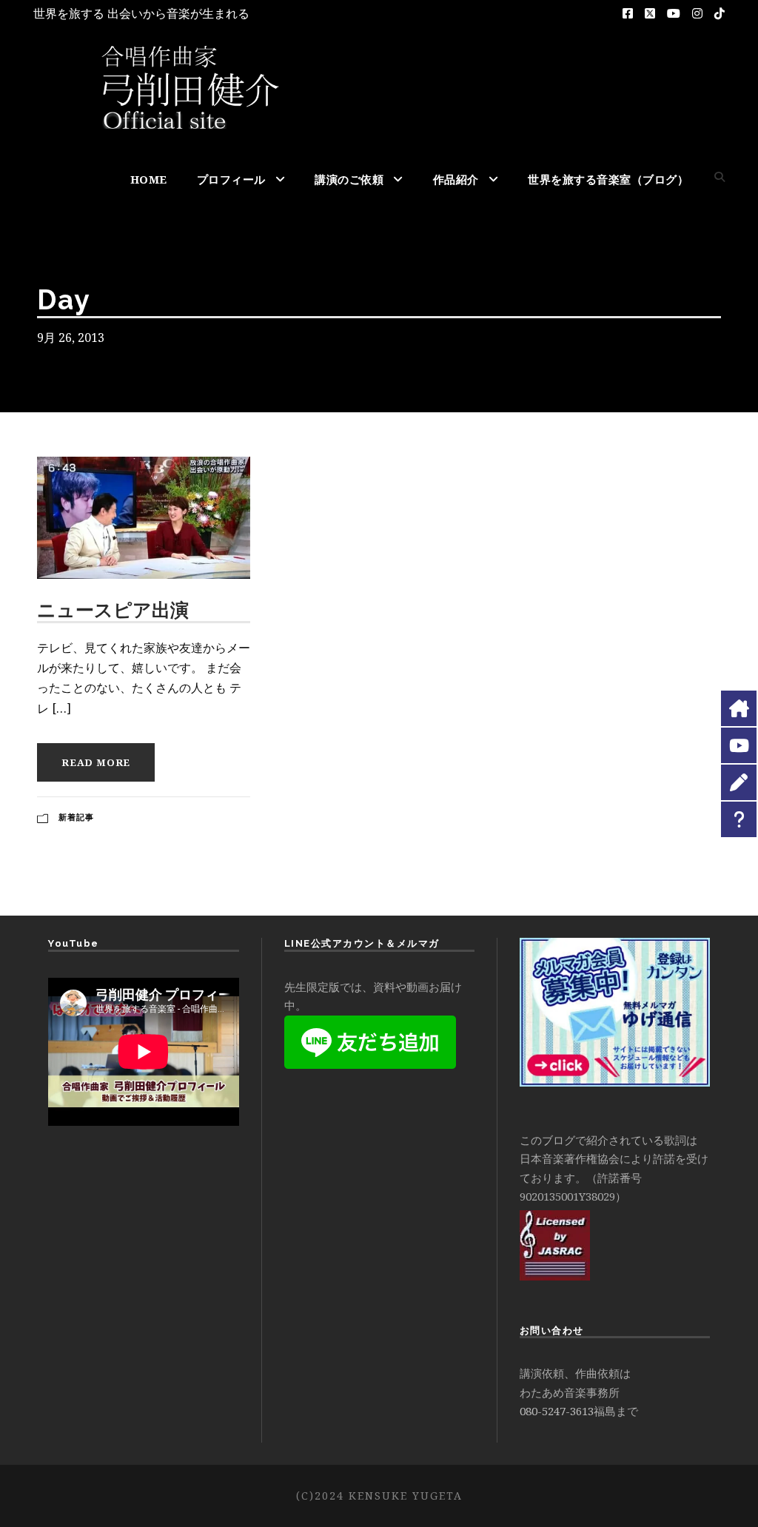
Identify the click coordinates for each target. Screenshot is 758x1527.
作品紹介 (456, 179)
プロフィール (231, 179)
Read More (95, 762)
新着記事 (76, 816)
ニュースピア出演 (113, 610)
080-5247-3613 (557, 1410)
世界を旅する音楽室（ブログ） (608, 179)
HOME (148, 179)
